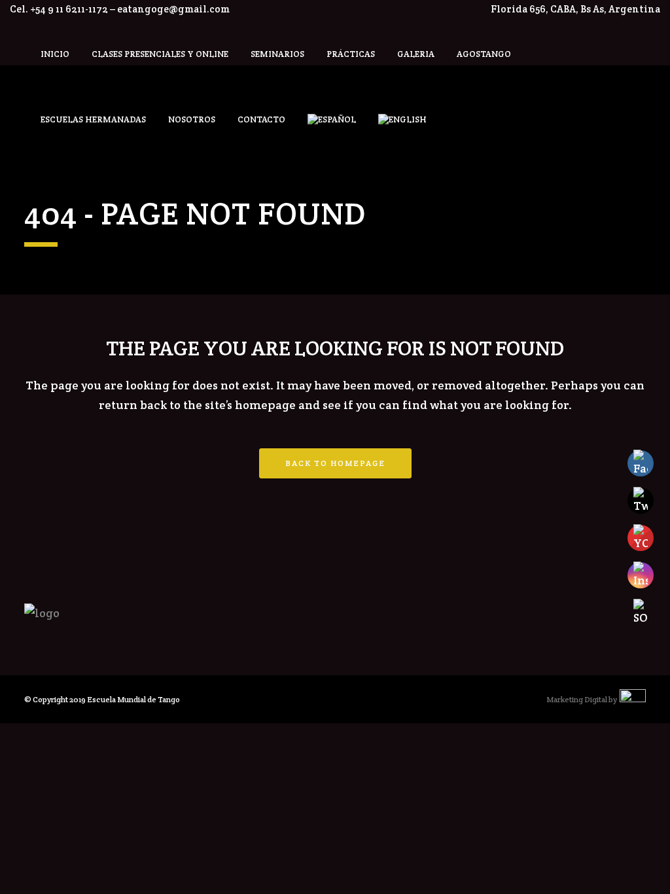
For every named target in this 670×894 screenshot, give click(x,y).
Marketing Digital (576, 699)
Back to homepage (335, 463)
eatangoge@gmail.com (173, 9)
